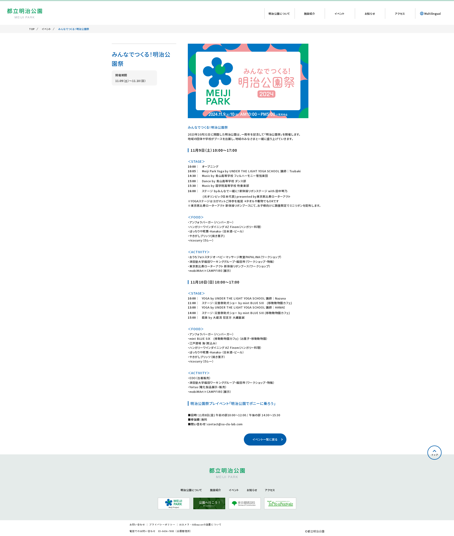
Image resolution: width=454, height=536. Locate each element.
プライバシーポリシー (162, 524)
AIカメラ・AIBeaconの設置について (200, 524)
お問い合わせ (137, 524)
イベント (46, 29)
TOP (32, 29)
